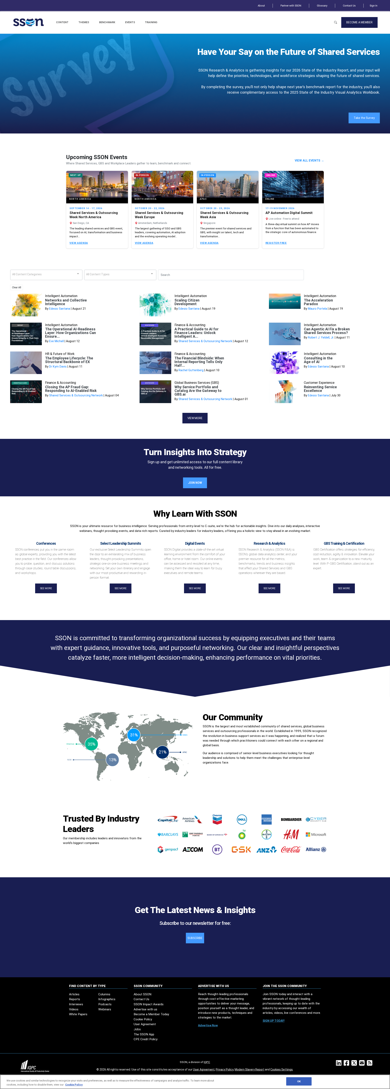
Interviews (76, 1004)
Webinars (104, 1009)
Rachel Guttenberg (191, 370)
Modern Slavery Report (249, 1069)
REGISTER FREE (276, 242)
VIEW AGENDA (78, 242)
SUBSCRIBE (195, 938)
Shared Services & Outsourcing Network (205, 341)
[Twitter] (355, 1064)
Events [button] (130, 22)
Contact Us (349, 5)
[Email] (362, 1064)
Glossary (322, 5)
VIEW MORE (195, 418)
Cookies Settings (281, 1069)
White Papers (78, 1014)
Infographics (106, 999)
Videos (73, 1009)
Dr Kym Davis (58, 366)
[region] (195, 1082)
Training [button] (151, 22)
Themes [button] (83, 22)
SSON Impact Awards (149, 1004)
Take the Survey (364, 117)
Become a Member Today (151, 1014)
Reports (74, 999)
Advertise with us (145, 1009)
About (261, 5)
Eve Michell (56, 341)
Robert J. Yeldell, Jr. (321, 337)
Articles (74, 994)
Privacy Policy (224, 1069)
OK (299, 1081)
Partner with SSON (291, 5)
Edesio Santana (59, 308)
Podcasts (105, 1004)
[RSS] (370, 1064)
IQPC (207, 1062)
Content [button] (62, 22)
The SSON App (144, 1034)
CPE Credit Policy (145, 1039)
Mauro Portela (317, 308)
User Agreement (145, 1024)
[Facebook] (347, 1064)
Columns (104, 994)
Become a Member (359, 22)
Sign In (373, 5)
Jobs (137, 1029)
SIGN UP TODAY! (274, 1020)
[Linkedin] (339, 1064)
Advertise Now (208, 1025)
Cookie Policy (143, 1019)
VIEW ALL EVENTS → (309, 160)
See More (46, 588)
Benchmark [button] (107, 22)
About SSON (142, 994)
